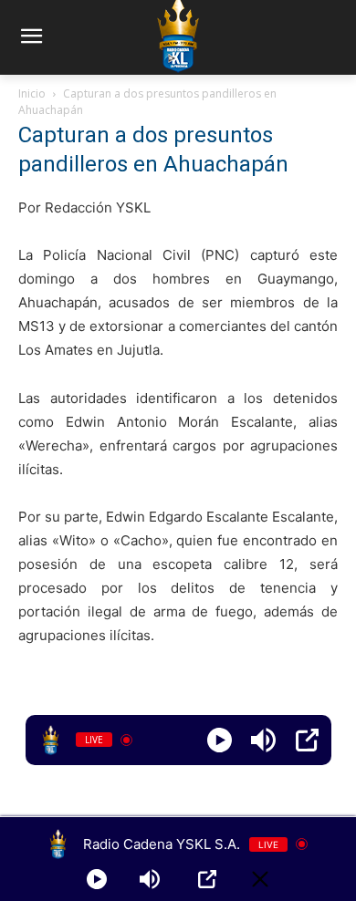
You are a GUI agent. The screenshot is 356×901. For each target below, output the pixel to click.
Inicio (32, 93)
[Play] (219, 740)
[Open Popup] (307, 740)
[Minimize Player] (260, 879)
